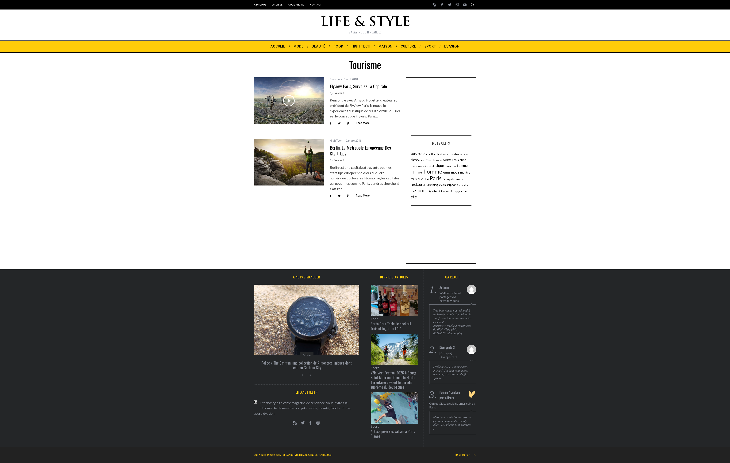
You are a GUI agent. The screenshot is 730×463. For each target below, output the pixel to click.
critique (438, 165)
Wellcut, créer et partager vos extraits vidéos (450, 296)
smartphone (450, 184)
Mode (307, 355)
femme (462, 165)
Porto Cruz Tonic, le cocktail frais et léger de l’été (391, 326)
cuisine (448, 166)
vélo (464, 191)
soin (461, 185)
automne (450, 154)
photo (445, 179)
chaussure (437, 160)
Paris (435, 178)
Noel (426, 179)
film (413, 172)
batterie (464, 154)
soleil (465, 185)
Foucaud (339, 93)
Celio (429, 160)
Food (374, 319)
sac (441, 184)
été (414, 196)
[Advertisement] (441, 106)
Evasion (335, 79)
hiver (420, 172)
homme (433, 171)
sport (421, 190)
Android (429, 154)
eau (454, 166)
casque (421, 160)
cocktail (448, 160)
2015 (414, 154)
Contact (315, 4)
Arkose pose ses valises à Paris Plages (393, 433)
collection (460, 160)
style (430, 191)
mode (455, 172)
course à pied (424, 166)
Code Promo (296, 4)
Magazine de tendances (317, 455)
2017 (421, 154)
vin (451, 191)
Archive (277, 4)
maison (447, 172)
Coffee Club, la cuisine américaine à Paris (452, 405)
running (433, 184)
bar (457, 154)
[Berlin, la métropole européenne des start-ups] (289, 162)
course (414, 166)
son (413, 191)
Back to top (462, 455)
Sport (375, 368)
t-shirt (438, 191)
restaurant (419, 184)
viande (446, 191)
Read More (363, 122)
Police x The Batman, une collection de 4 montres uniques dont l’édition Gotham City (306, 365)
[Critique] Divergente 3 (448, 355)
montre (465, 172)
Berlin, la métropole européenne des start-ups (360, 150)
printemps (456, 179)
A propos (260, 4)
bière (414, 160)
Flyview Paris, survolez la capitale (358, 86)
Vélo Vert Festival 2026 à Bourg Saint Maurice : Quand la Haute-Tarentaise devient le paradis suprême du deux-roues (393, 380)
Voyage (457, 191)
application (439, 154)
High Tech (336, 140)
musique (417, 179)
